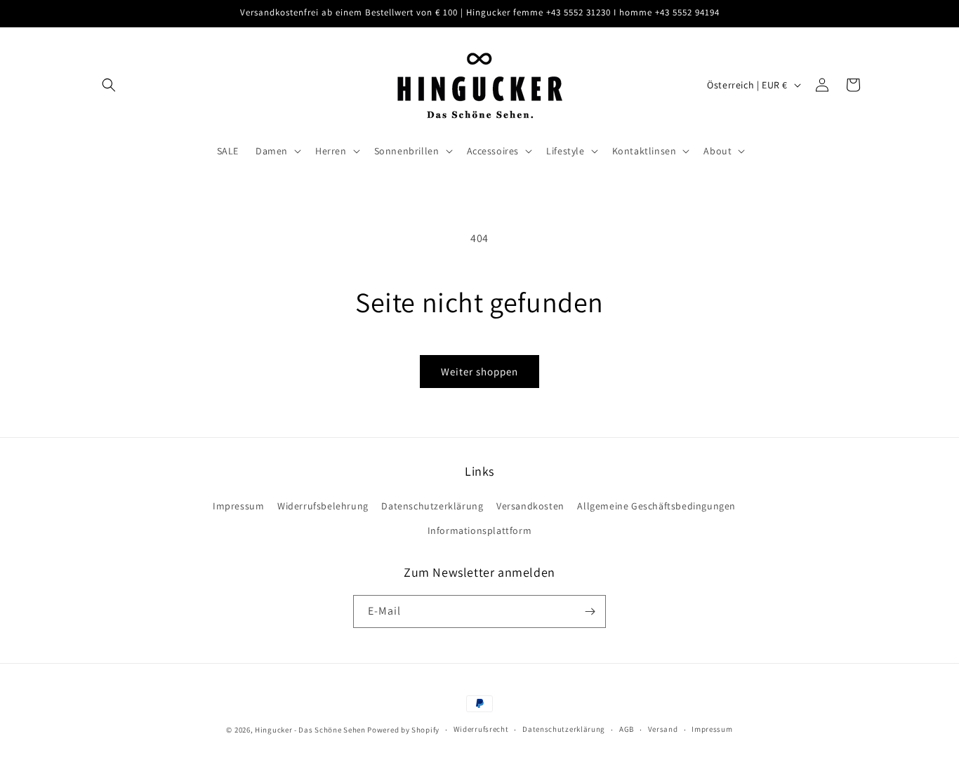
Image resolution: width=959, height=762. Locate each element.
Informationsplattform (480, 530)
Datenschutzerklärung (432, 506)
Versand (663, 729)
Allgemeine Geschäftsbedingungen (656, 506)
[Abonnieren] (589, 611)
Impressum (238, 506)
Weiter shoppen (479, 371)
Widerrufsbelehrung (323, 506)
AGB (626, 729)
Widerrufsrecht (481, 729)
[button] (108, 84)
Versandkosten (530, 506)
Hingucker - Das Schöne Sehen (310, 730)
